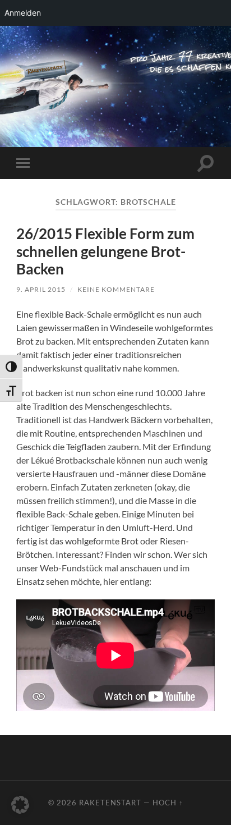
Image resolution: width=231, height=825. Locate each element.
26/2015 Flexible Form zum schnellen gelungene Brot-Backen (105, 251)
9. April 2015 (41, 289)
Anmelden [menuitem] (22, 12)
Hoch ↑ (168, 802)
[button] (20, 805)
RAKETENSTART (116, 66)
